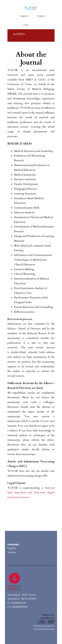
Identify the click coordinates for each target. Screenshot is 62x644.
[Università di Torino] (14, 581)
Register (24, 16)
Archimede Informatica (44, 629)
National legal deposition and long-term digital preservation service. (31, 492)
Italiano (11, 552)
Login (25, 25)
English (11, 548)
